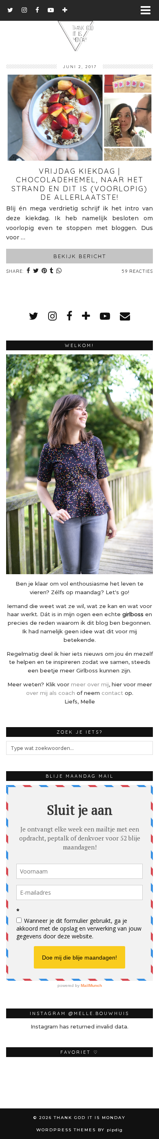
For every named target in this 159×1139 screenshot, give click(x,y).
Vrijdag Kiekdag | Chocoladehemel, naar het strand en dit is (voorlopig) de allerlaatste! (79, 184)
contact (112, 693)
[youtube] (51, 10)
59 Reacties (137, 271)
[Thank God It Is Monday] (79, 26)
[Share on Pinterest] (44, 271)
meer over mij (90, 684)
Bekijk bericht (79, 256)
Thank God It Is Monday (90, 1117)
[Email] (125, 316)
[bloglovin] (65, 10)
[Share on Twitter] (36, 271)
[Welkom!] (79, 464)
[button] (148, 10)
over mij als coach (50, 693)
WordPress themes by (79, 1129)
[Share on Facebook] (28, 271)
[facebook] (37, 10)
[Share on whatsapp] (59, 271)
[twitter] (10, 10)
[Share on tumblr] (52, 271)
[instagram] (24, 10)
